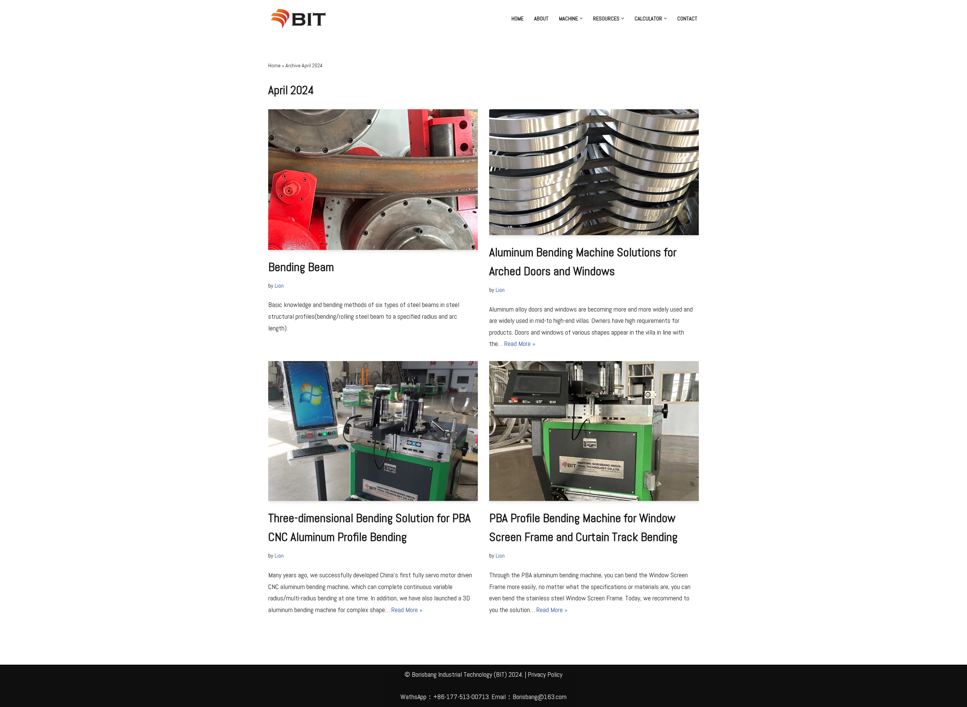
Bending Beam (301, 266)
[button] (581, 18)
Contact (687, 18)
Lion (279, 286)
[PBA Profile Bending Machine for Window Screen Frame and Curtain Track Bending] (594, 431)
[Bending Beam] (373, 179)
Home (517, 18)
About (541, 18)
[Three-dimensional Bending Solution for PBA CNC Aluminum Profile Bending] (373, 431)
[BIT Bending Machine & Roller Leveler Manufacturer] (300, 18)
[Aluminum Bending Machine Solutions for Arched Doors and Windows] (594, 172)
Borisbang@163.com (540, 696)
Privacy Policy (545, 674)
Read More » (519, 343)
